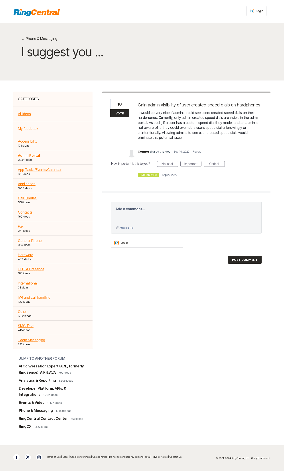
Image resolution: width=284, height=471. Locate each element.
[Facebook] (18, 457)
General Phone (30, 240)
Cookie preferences (80, 456)
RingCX (25, 426)
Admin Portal (29, 155)
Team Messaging (31, 340)
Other (22, 311)
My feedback (28, 128)
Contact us (175, 456)
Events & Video (32, 402)
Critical (217, 164)
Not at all (170, 164)
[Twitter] (30, 457)
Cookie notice (100, 456)
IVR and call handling (34, 297)
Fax (21, 226)
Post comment (245, 259)
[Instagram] (41, 457)
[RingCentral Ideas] (36, 12)
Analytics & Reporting (38, 380)
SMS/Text (26, 326)
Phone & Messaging (36, 410)
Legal (65, 456)
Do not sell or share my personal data (129, 456)
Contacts (25, 212)
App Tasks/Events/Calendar (39, 169)
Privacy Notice (160, 456)
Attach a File (126, 227)
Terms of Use (54, 456)
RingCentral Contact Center (44, 418)
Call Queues (27, 198)
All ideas (24, 114)
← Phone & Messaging (39, 38)
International (27, 283)
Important (192, 164)
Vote (120, 113)
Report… (198, 151)
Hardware (25, 255)
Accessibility (27, 141)
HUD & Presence (31, 269)
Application (27, 184)
